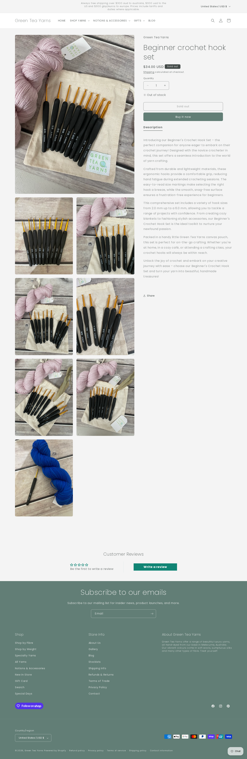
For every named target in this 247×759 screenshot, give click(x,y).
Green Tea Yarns (34, 750)
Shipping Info (97, 668)
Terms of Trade (99, 681)
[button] (79, 20)
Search (20, 687)
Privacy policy (96, 750)
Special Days (23, 693)
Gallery (93, 649)
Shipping (148, 71)
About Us (95, 642)
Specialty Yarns (25, 655)
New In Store (23, 674)
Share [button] (151, 295)
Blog (91, 655)
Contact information (161, 750)
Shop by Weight (25, 649)
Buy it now (183, 116)
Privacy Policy (98, 687)
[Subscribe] (152, 613)
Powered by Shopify (55, 750)
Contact (94, 693)
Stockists (95, 662)
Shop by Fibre (24, 642)
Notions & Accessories (30, 668)
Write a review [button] (155, 567)
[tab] (153, 128)
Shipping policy (137, 750)
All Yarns (20, 662)
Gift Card (21, 681)
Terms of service (116, 750)
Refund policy (77, 750)
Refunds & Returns (101, 674)
